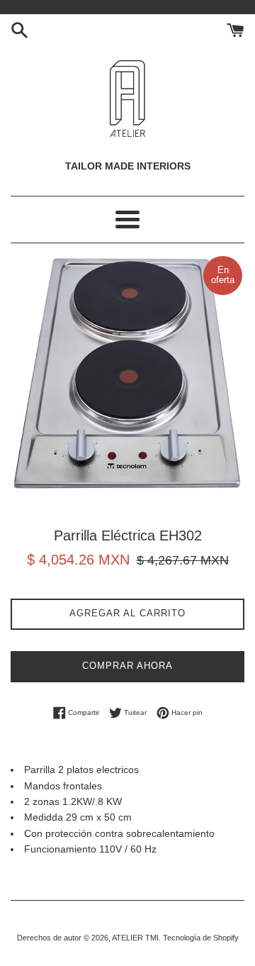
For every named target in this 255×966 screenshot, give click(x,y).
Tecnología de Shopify (201, 937)
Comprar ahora (127, 665)
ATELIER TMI (135, 937)
